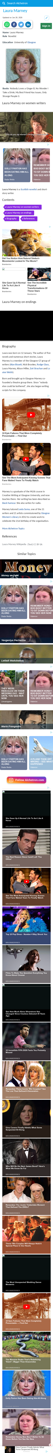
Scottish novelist (29, 189)
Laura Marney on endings (19, 213)
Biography (11, 218)
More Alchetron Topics (13, 528)
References (29, 218)
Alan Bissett (16, 364)
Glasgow (31, 42)
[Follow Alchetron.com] (26, 784)
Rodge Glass (43, 364)
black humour (8, 503)
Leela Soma (24, 509)
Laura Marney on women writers (23, 207)
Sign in (46, 26)
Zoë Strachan (36, 368)
